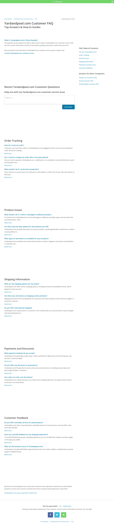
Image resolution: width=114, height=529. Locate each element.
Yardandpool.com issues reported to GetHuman (20, 493)
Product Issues (84, 58)
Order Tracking (84, 55)
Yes (60, 506)
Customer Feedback (85, 68)
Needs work (67, 506)
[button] (112, 1)
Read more (8, 153)
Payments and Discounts (87, 65)
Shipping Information (86, 62)
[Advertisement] (39, 69)
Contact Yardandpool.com (88, 52)
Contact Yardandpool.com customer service (19, 53)
